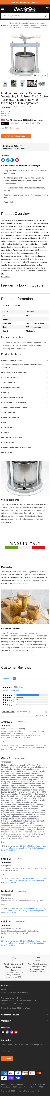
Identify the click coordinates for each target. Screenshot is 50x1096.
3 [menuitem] (27, 952)
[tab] (8, 712)
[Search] (45, 16)
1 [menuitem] (22, 952)
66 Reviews (15, 107)
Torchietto (9, 111)
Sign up (7, 1058)
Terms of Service (30, 1087)
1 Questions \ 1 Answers (29, 107)
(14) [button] (14, 697)
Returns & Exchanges (37, 1084)
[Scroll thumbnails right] (47, 83)
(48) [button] (14, 695)
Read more (5, 277)
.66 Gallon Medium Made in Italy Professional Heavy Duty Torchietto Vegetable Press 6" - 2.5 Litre (23, 747)
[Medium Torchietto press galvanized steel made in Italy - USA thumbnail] (14, 84)
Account (4, 1084)
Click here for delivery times (14, 148)
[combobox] (21, 16)
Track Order (5, 1087)
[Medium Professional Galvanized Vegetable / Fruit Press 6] (5, 84)
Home (3, 25)
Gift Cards (17, 1087)
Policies (38, 1091)
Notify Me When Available (16, 136)
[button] (3, 741)
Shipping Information (18, 1084)
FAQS (41, 1087)
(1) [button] (13, 704)
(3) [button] (13, 699)
